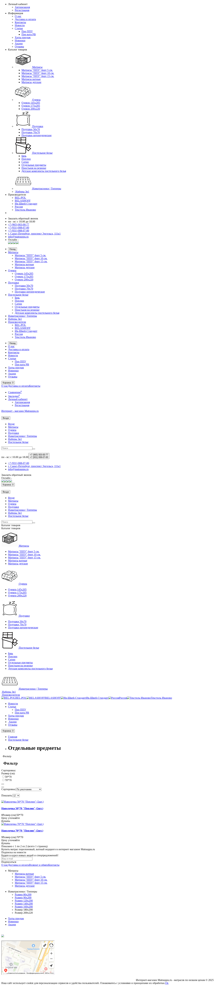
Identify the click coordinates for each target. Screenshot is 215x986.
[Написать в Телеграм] (14, 243)
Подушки (37, 126)
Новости (20, 25)
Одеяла (36, 99)
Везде (11, 423)
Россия (19, 206)
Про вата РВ (29, 34)
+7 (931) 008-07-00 (18, 227)
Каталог (10, 528)
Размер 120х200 (24, 900)
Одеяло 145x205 (31, 102)
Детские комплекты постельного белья (44, 171)
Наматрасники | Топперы (46, 188)
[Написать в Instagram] (17, 243)
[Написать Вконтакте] (9, 243)
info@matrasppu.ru (18, 236)
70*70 (8, 780)
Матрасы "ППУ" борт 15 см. (38, 76)
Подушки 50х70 (31, 129)
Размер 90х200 (23, 897)
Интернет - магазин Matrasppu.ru (20, 411)
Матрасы (37, 67)
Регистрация (22, 10)
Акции (19, 43)
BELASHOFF (23, 200)
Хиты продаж (23, 37)
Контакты (20, 22)
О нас (18, 16)
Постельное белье (42, 152)
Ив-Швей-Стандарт (26, 203)
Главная (12, 736)
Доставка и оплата (25, 19)
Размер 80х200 (23, 894)
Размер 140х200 (24, 903)
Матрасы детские (31, 82)
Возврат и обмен (38, 865)
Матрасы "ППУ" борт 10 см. (38, 73)
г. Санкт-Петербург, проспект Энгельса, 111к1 (34, 233)
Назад (12, 249)
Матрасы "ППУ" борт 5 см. (37, 70)
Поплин (26, 158)
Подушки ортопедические (37, 135)
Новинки (20, 40)
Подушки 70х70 (31, 132)
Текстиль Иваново (25, 209)
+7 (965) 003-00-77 (18, 224)
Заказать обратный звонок (23, 218)
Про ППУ (27, 31)
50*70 (8, 776)
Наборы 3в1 (22, 191)
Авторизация (22, 7)
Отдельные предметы (34, 165)
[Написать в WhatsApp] (12, 243)
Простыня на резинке (34, 168)
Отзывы (19, 46)
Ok (166, 983)
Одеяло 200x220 (31, 108)
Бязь (24, 155)
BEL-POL (20, 197)
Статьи (19, 28)
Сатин (25, 162)
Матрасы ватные (31, 79)
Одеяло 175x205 (31, 105)
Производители (17, 322)
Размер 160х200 (24, 906)
